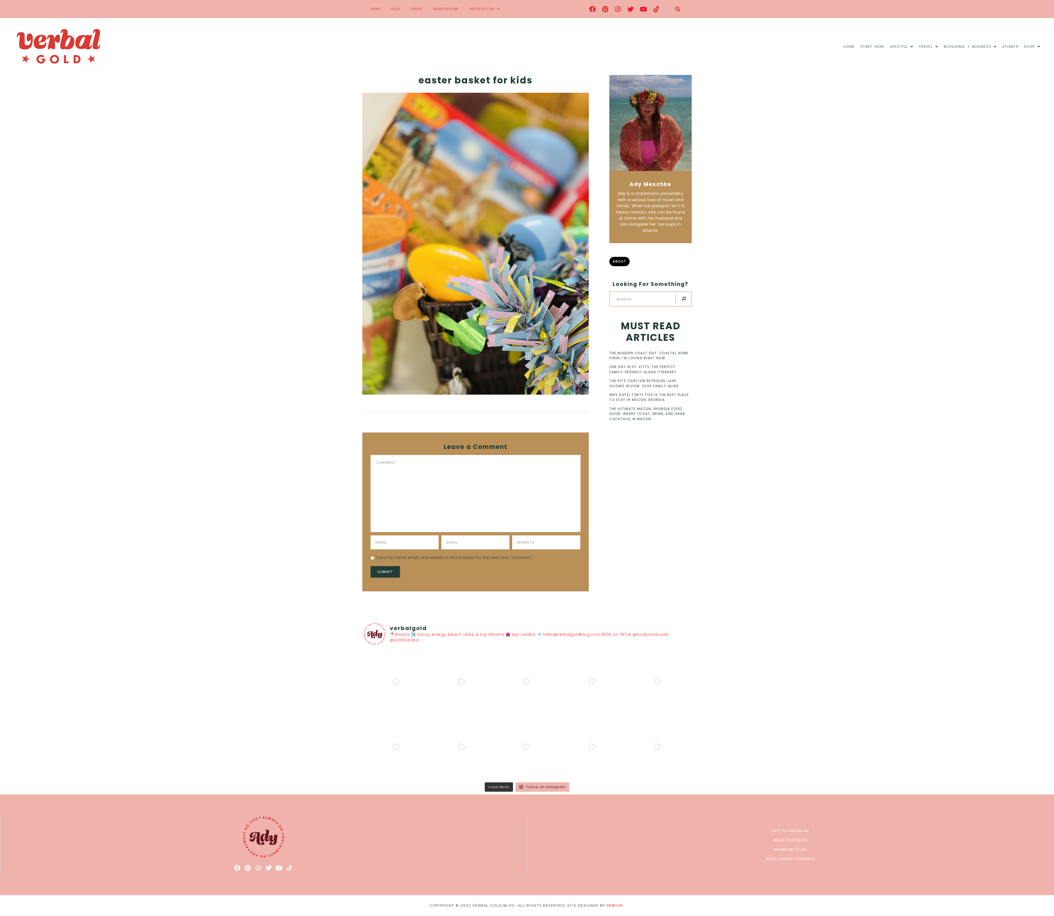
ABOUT (619, 261)
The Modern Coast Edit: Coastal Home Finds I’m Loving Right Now (649, 355)
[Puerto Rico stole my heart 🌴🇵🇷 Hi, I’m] (592, 681)
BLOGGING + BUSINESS (967, 46)
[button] (678, 9)
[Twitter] (630, 9)
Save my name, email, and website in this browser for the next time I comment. (454, 557)
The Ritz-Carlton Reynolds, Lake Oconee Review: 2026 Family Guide (644, 383)
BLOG (395, 9)
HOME (375, 9)
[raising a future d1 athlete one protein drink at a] (461, 747)
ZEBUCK (614, 905)
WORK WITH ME (445, 9)
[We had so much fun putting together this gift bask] (657, 681)
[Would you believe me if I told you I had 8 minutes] (592, 747)
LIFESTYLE (899, 46)
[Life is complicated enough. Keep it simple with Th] (657, 747)
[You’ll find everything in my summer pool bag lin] (461, 681)
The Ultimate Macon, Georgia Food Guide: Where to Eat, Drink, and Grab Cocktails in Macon (647, 414)
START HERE (872, 46)
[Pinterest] (605, 9)
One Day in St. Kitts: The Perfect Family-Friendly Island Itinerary (642, 369)
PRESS (416, 9)
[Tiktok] (656, 9)
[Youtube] (643, 9)
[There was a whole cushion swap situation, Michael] (396, 681)
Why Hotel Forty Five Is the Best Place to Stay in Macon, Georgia (649, 397)
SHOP (1029, 46)
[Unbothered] (396, 747)
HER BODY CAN (482, 9)
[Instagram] (618, 9)
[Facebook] (592, 9)
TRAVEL (926, 46)
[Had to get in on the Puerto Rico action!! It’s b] (527, 681)
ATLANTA (1010, 46)
